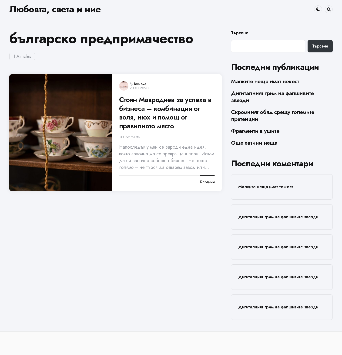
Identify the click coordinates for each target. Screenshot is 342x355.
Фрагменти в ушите (255, 131)
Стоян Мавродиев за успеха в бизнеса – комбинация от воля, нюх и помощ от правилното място (165, 112)
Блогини (207, 182)
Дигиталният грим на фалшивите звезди (272, 96)
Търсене (239, 33)
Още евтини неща (254, 143)
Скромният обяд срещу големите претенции (272, 115)
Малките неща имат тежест (265, 81)
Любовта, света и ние (55, 9)
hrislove (140, 83)
